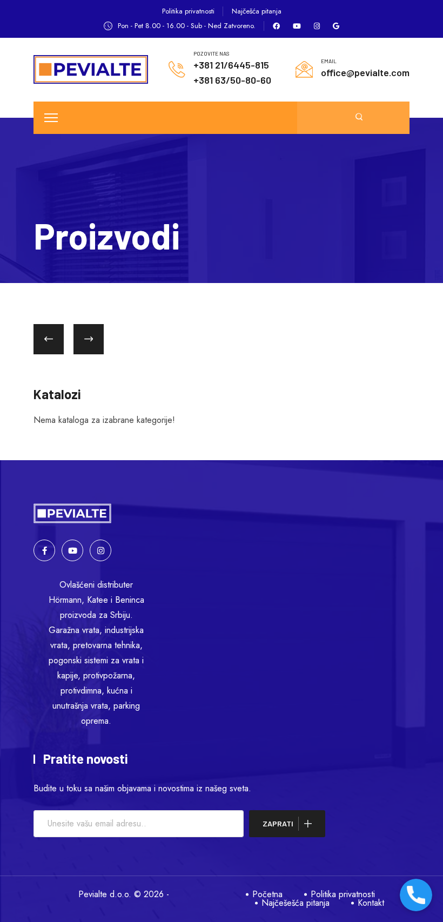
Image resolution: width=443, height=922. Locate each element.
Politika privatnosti (188, 11)
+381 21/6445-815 (231, 65)
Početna (267, 894)
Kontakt (371, 903)
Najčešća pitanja (256, 11)
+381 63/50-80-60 (232, 80)
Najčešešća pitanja (295, 903)
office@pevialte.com (365, 72)
